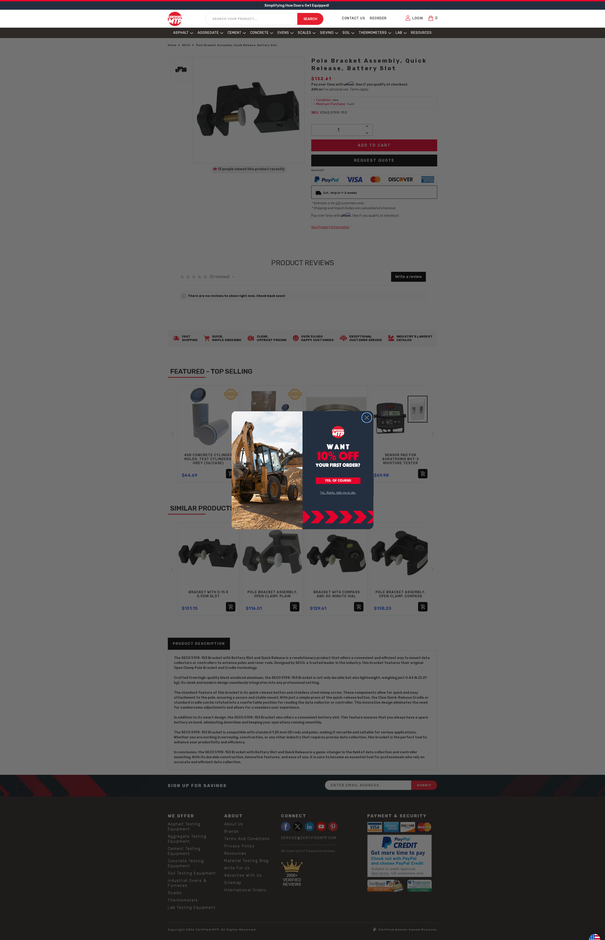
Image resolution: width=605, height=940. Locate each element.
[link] (338, 492)
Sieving (327, 33)
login (417, 18)
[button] (338, 481)
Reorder (378, 18)
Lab (399, 33)
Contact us (353, 18)
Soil (346, 33)
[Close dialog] (367, 417)
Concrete (259, 33)
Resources (421, 33)
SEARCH (310, 19)
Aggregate (208, 33)
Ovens (283, 33)
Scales (304, 33)
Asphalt (181, 33)
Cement (235, 33)
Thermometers (373, 33)
